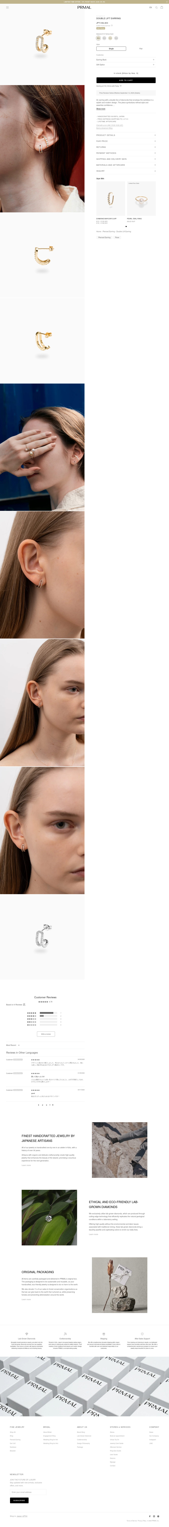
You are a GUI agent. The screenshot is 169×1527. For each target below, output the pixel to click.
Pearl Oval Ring (134, 218)
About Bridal (47, 1432)
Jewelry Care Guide (116, 1443)
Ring (11, 1436)
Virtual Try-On (114, 1439)
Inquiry (100, 171)
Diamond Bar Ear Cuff (106, 218)
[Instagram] (154, 1516)
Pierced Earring (109, 231)
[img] (35, 1059)
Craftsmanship (82, 1439)
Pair (141, 48)
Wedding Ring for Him (50, 1443)
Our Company (154, 1436)
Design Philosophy (83, 1443)
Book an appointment (117, 1436)
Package (80, 1447)
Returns (101, 147)
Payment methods (106, 153)
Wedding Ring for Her (50, 1439)
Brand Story (81, 1432)
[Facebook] (150, 1516)
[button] (31, 1013)
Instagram (152, 1439)
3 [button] (46, 1105)
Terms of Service (132, 1521)
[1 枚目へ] (126, 226)
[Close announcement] (167, 2)
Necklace (13, 1447)
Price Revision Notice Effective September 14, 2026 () (119, 93)
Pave (117, 237)
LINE (151, 1443)
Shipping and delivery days (111, 159)
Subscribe (19, 1500)
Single (111, 48)
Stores (112, 1432)
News (151, 1432)
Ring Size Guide (115, 1451)
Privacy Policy (142, 1521)
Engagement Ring (49, 1436)
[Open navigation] (7, 7)
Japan (125, 119)
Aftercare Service (115, 1447)
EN (150, 7)
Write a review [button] (46, 1034)
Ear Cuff (12, 1443)
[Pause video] (143, 1174)
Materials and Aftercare (110, 165)
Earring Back (101, 59)
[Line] (158, 1516)
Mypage (112, 1462)
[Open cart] (162, 7)
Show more (100, 108)
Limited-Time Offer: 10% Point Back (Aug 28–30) (119, 2)
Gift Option (100, 64)
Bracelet (12, 1451)
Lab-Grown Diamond (84, 1436)
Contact (112, 1466)
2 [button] (42, 1105)
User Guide (114, 1454)
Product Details (105, 135)
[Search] (156, 7)
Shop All (13, 1432)
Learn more (26, 1165)
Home (98, 231)
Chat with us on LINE (109, 125)
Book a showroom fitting (104, 128)
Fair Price (102, 141)
